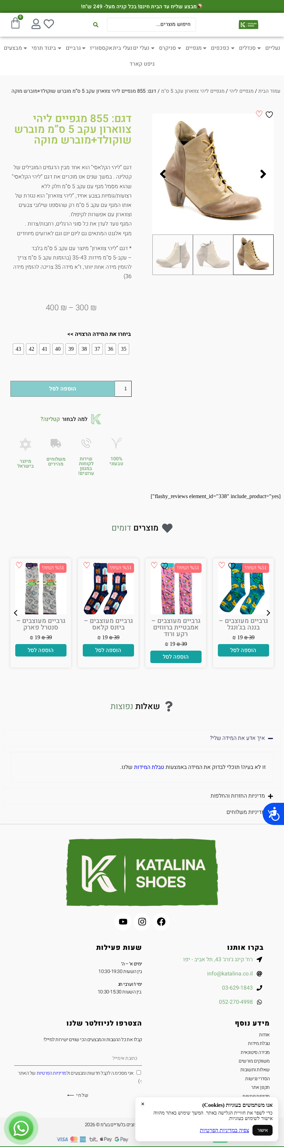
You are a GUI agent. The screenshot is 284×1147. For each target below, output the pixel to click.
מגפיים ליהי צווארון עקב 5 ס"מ (192, 91)
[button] (263, 174)
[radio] (123, 349)
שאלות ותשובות (255, 1069)
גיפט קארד (142, 64)
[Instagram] (142, 921)
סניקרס (167, 48)
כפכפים (220, 48)
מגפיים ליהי (241, 91)
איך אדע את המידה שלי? (237, 738)
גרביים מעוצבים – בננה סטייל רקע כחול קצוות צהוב (243, 627)
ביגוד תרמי (44, 48)
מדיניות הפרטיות (51, 1073)
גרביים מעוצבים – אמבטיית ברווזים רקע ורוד (40, 627)
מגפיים (194, 48)
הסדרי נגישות (257, 1078)
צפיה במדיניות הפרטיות (224, 1130)
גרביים (73, 48)
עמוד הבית (269, 91)
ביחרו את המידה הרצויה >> (99, 334)
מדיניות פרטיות (256, 1096)
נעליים (272, 48)
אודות (264, 1034)
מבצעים (13, 48)
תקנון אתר (260, 1087)
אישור (262, 1130)
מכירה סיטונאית (255, 1052)
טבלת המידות (149, 767)
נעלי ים (141, 48)
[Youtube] (123, 921)
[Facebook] (161, 921)
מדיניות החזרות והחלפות (238, 796)
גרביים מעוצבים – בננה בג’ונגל (108, 624)
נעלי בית (122, 48)
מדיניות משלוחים (246, 812)
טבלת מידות (259, 1043)
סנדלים (247, 48)
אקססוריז (101, 48)
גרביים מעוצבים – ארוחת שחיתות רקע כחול (176, 627)
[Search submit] (96, 25)
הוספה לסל (62, 389)
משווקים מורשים (254, 1061)
